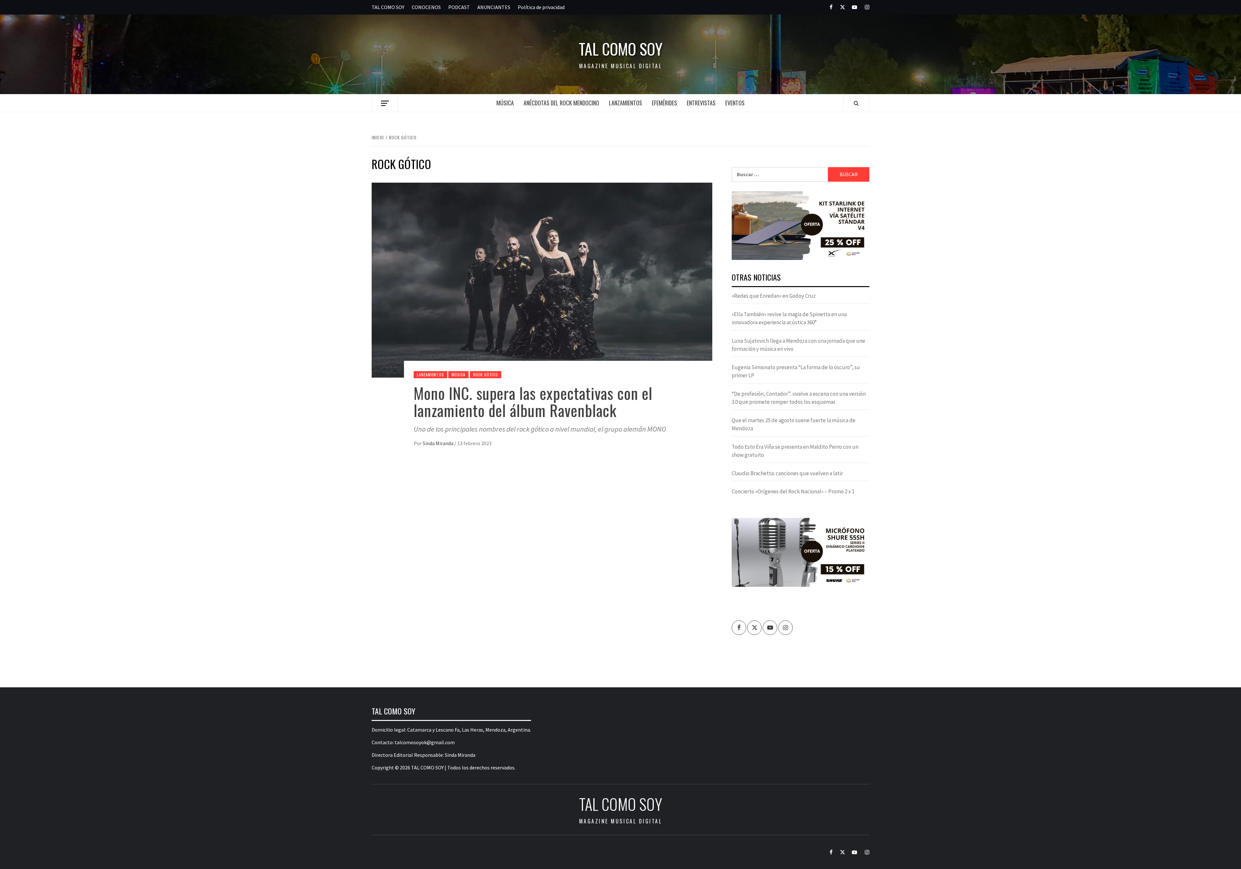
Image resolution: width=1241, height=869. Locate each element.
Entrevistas (701, 103)
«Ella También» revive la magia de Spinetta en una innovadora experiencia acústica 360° (789, 318)
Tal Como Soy (621, 49)
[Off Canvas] (385, 103)
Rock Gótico (485, 374)
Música (505, 103)
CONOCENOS (426, 7)
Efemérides (664, 103)
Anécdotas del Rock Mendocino (561, 103)
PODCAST (459, 7)
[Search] (856, 103)
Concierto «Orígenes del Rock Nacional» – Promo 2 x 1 (793, 491)
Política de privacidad (541, 7)
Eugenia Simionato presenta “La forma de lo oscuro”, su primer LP (796, 371)
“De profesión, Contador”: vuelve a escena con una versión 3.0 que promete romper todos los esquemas (799, 398)
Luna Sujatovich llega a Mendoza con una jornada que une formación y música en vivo (798, 345)
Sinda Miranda (438, 443)
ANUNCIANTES (493, 7)
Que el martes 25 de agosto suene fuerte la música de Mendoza (793, 424)
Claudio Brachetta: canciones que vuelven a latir (787, 473)
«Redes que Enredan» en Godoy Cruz (774, 295)
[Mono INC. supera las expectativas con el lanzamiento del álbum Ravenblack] (542, 279)
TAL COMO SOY (388, 7)
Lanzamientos (625, 103)
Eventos (735, 103)
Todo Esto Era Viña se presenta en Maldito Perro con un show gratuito (795, 451)
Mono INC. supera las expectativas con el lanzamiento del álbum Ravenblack (533, 401)
